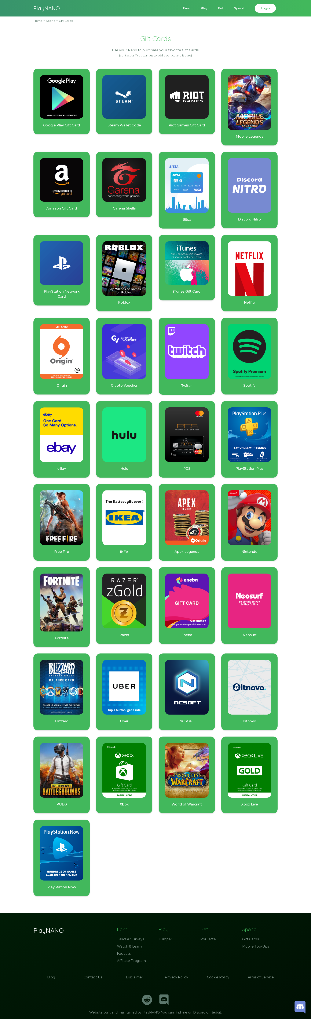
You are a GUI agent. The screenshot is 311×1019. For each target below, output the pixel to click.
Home (38, 20)
